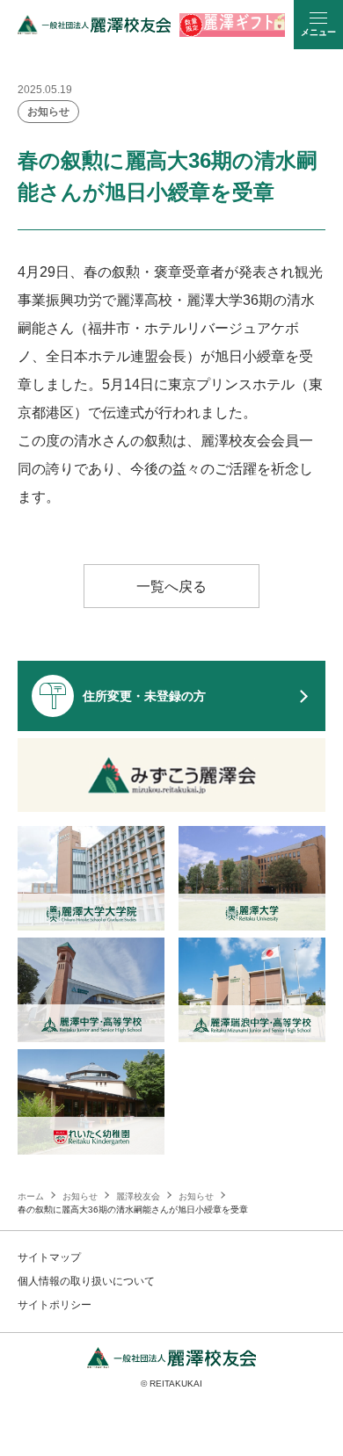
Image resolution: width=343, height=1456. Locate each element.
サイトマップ (49, 1257)
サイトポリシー (54, 1305)
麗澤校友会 (138, 1196)
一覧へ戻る (171, 586)
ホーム (31, 1196)
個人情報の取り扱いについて (86, 1281)
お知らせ (48, 111)
